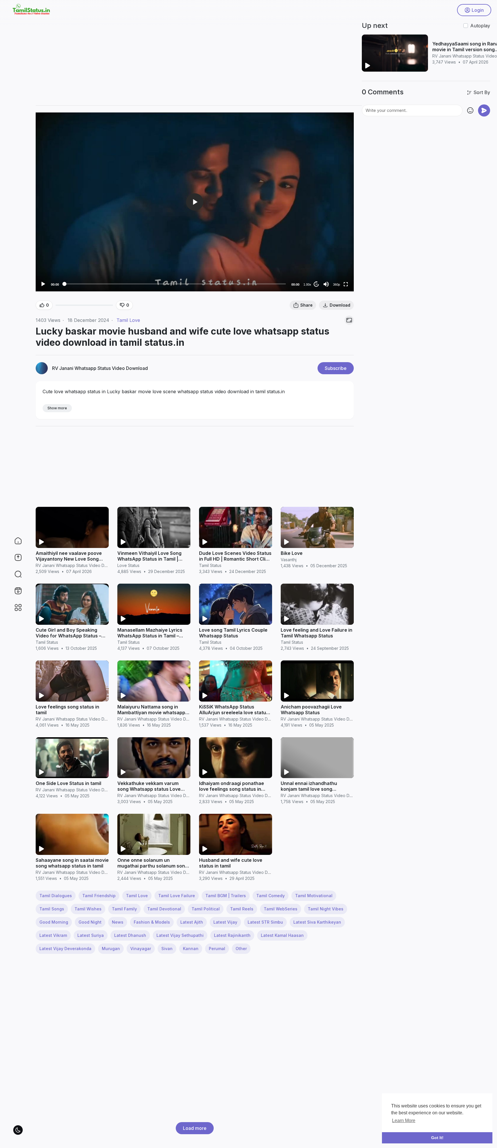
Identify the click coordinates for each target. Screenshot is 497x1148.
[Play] (43, 284)
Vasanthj (289, 559)
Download (340, 305)
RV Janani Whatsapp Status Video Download (100, 368)
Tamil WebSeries (280, 908)
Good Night (90, 922)
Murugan (111, 948)
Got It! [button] (437, 1137)
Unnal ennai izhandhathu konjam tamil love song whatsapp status (309, 789)
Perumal (217, 948)
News (117, 922)
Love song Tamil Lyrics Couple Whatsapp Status (233, 633)
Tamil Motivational (313, 895)
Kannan (190, 948)
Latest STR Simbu (265, 922)
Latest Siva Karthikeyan (317, 922)
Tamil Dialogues (55, 895)
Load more (195, 1128)
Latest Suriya (90, 935)
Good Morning (53, 922)
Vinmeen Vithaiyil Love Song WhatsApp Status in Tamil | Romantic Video (149, 559)
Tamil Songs (51, 908)
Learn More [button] (403, 1120)
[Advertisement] (208, 60)
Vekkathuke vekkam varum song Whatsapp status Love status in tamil (149, 789)
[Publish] (484, 110)
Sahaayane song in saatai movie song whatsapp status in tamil (72, 863)
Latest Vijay (225, 922)
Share (306, 305)
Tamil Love (128, 320)
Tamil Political (206, 908)
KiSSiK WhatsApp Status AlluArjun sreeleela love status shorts (234, 712)
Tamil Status (210, 565)
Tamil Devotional (164, 908)
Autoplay (480, 25)
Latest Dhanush (130, 935)
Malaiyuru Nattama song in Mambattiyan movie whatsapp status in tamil (151, 712)
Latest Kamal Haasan (282, 935)
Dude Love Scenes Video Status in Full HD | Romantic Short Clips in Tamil (235, 559)
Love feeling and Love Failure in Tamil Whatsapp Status (316, 633)
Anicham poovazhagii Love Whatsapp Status (311, 709)
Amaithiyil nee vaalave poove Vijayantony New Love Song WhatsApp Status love (69, 559)
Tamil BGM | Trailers (225, 895)
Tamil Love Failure (176, 895)
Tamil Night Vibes (325, 908)
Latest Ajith (191, 922)
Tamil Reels (241, 908)
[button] (14, 574)
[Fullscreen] (346, 284)
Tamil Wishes (88, 908)
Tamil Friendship (99, 895)
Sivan (167, 948)
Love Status (128, 565)
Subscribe (336, 368)
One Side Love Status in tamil (68, 783)
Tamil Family (124, 908)
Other (241, 948)
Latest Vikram (53, 935)
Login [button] (478, 10)
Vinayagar (140, 948)
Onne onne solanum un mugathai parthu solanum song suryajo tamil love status (152, 865)
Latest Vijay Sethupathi (180, 935)
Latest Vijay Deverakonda (65, 948)
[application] (195, 201)
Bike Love (292, 553)
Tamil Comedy (270, 895)
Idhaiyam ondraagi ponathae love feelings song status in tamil (231, 789)
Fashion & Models (152, 922)
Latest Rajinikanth (232, 935)
